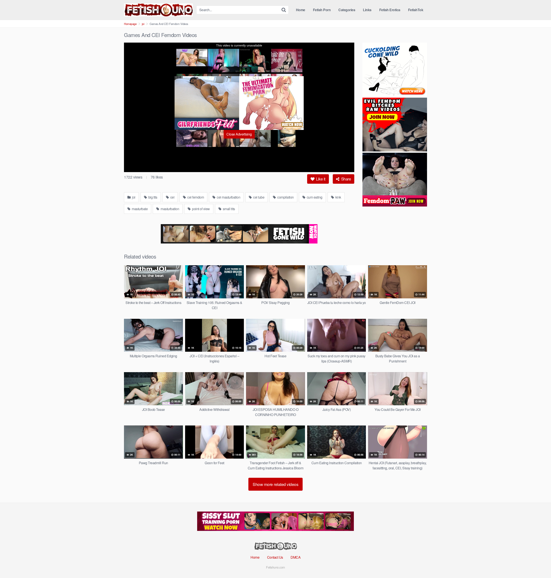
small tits (228, 208)
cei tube (258, 197)
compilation (285, 197)
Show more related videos (275, 484)
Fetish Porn (322, 9)
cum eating (314, 197)
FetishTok (415, 9)
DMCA (295, 557)
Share (345, 179)
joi (143, 24)
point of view (200, 208)
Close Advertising (239, 134)
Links (367, 9)
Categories (346, 9)
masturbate (139, 208)
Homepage (130, 24)
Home (300, 9)
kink (337, 197)
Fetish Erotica (389, 9)
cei (171, 197)
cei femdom (195, 197)
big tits (152, 197)
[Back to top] (539, 564)
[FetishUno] (158, 9)
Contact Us (275, 557)
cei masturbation (228, 197)
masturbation (169, 208)
